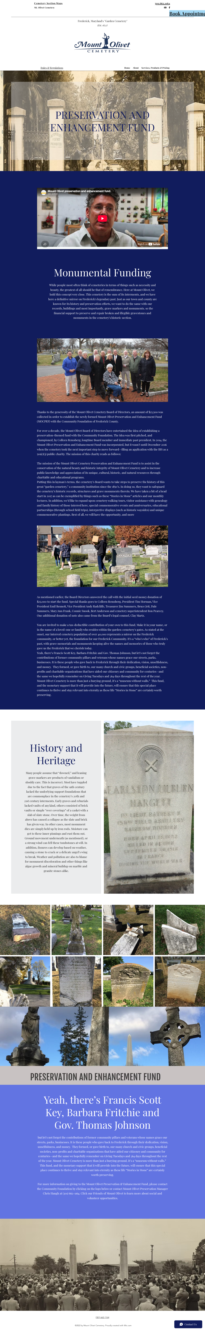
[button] (44, 949)
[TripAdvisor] (165, 7)
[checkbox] (6, 949)
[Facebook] (169, 7)
